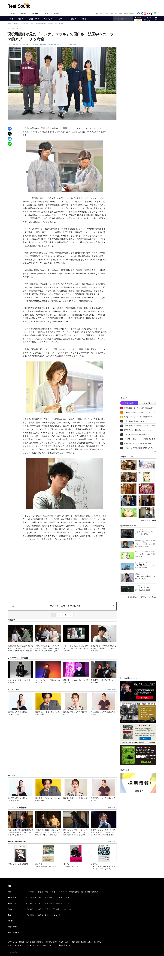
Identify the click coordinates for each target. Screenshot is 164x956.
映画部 (138, 20)
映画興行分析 (74, 891)
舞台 (73, 19)
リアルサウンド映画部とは (18, 942)
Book (56, 13)
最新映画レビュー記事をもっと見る (141, 597)
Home (12, 13)
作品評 (40, 891)
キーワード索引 (13, 932)
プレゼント (86, 19)
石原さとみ (17, 44)
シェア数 (147, 403)
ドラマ (10, 44)
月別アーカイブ (13, 926)
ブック (149, 20)
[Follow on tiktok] (152, 13)
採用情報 (97, 942)
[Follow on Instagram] (145, 13)
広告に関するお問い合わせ (82, 942)
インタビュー (31, 891)
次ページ (68, 615)
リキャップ (49, 897)
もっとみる (110, 689)
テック (149, 17)
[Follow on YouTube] (148, 13)
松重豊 (51, 44)
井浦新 (57, 44)
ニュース (64, 891)
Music (24, 13)
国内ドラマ (32, 19)
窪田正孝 (29, 44)
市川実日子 (44, 44)
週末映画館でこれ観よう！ (91, 891)
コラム (47, 891)
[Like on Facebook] (138, 13)
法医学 (74, 44)
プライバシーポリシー (16, 945)
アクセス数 (129, 403)
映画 (19, 19)
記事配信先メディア (64, 945)
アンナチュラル (66, 44)
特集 (11, 19)
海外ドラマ (48, 19)
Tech (46, 13)
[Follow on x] (142, 13)
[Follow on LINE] (155, 13)
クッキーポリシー (33, 945)
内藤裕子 (36, 44)
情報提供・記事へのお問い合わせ (57, 942)
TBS (24, 44)
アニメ (61, 19)
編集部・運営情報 (36, 942)
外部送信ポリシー (48, 945)
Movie (35, 13)
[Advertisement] (98, 5)
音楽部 (139, 17)
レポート (55, 891)
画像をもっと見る (148, 520)
